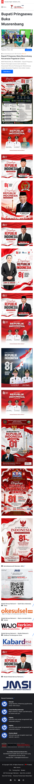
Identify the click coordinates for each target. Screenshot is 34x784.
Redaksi (23, 770)
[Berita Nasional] (17, 7)
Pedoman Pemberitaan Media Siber (22, 775)
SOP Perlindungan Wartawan (11, 773)
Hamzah (11, 702)
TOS (10, 770)
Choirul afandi (13, 733)
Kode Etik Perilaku (7, 775)
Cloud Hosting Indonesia (16, 709)
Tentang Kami (16, 770)
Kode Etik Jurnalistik (25, 773)
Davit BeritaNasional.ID (8, 53)
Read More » (7, 71)
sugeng (11, 717)
